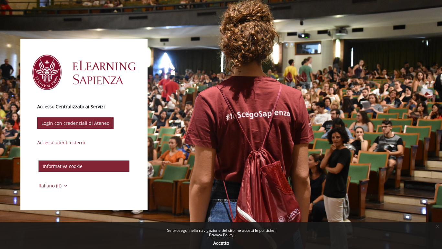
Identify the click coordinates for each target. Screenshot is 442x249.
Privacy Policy (221, 235)
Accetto (221, 243)
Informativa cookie (63, 166)
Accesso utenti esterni (61, 142)
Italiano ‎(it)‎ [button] (51, 186)
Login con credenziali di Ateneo (75, 123)
